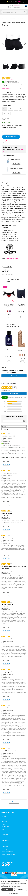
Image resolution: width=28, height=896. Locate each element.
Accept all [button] (7, 889)
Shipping (3, 824)
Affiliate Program (5, 849)
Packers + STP (20, 18)
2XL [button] (4, 113)
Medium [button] (10, 108)
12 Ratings (4, 79)
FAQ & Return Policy (5, 826)
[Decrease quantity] (3, 132)
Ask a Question (6, 88)
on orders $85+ (14, 3)
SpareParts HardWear (12, 258)
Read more (19, 886)
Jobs (3, 857)
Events (3, 843)
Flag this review (6, 464)
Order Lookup (4, 821)
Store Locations (5, 846)
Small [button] (4, 108)
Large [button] (16, 108)
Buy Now (9, 317)
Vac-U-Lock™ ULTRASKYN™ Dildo (23, 349)
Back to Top (13, 801)
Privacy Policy (4, 832)
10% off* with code (14, 1)
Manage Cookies (5, 834)
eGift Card (4, 816)
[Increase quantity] (9, 132)
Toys (3, 18)
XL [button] (20, 108)
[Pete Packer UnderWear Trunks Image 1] (14, 43)
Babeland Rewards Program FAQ (8, 854)
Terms (3, 829)
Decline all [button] (20, 889)
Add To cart (12, 137)
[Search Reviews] (24, 421)
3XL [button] (9, 113)
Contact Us (4, 819)
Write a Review (10, 79)
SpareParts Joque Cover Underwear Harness (9, 305)
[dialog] (14, 887)
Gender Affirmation (10, 18)
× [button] (26, 880)
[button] (2, 6)
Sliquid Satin (9, 349)
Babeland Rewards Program (7, 851)
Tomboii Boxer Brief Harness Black (23, 305)
